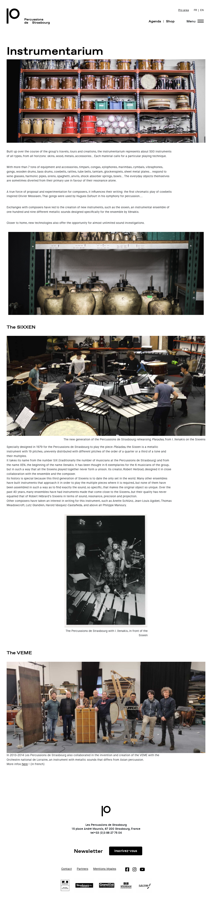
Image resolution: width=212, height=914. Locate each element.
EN (202, 10)
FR (195, 10)
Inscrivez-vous (125, 851)
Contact (66, 869)
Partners (82, 869)
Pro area (183, 10)
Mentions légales (104, 869)
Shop (170, 21)
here (25, 764)
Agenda (155, 21)
